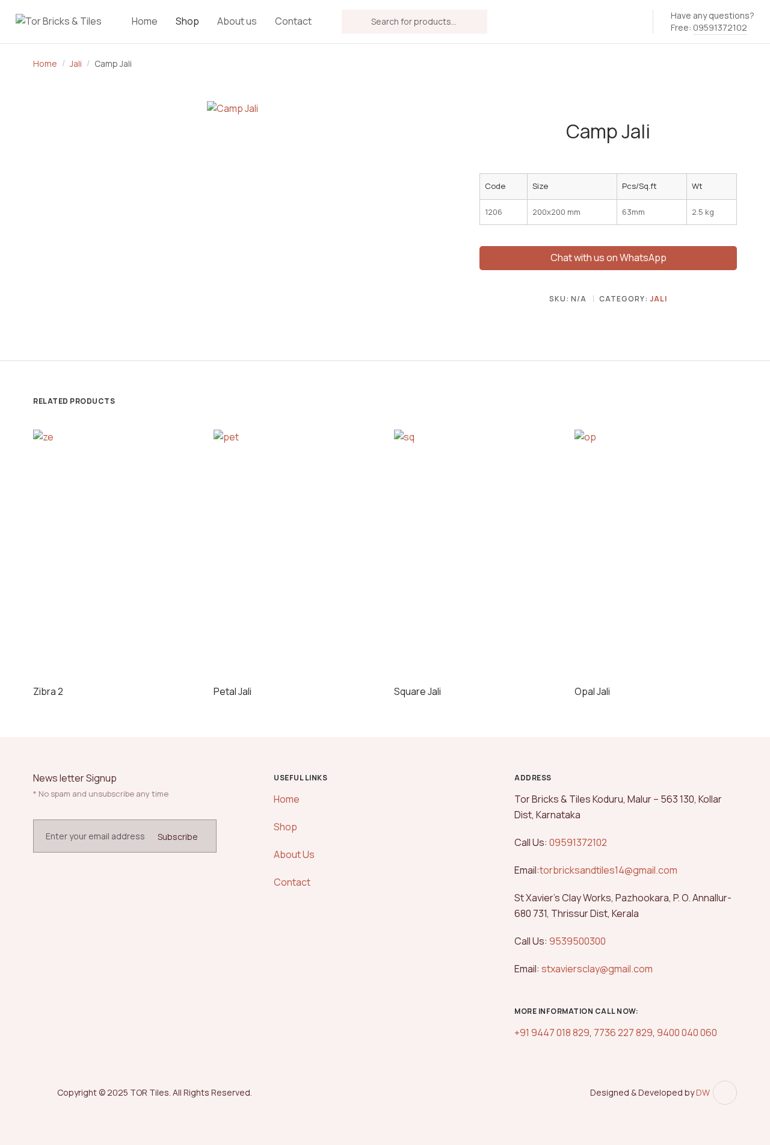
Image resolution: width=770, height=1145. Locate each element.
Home (145, 21)
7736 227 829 (623, 1032)
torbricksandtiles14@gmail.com (608, 870)
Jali (76, 63)
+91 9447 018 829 (552, 1032)
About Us (294, 854)
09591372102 (720, 27)
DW (703, 1092)
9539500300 (576, 941)
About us (237, 21)
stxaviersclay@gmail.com (597, 968)
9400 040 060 (686, 1032)
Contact (293, 21)
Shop (187, 21)
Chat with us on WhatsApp (608, 257)
